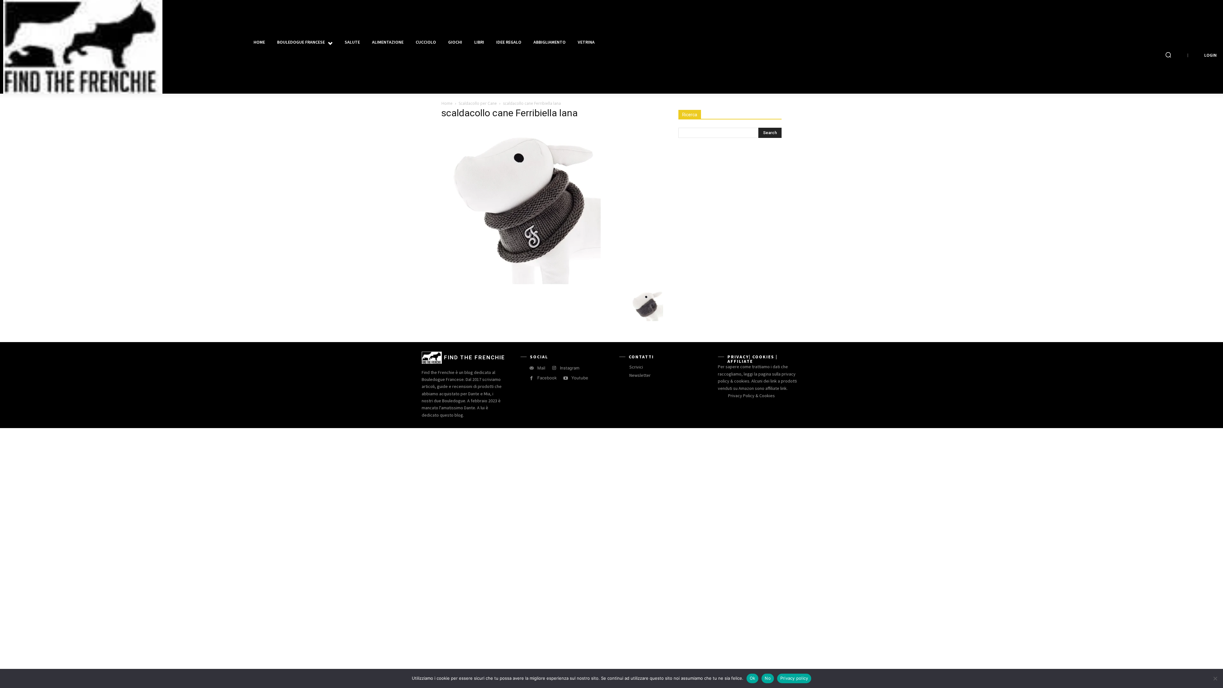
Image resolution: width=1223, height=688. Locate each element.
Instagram (569, 367)
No (768, 678)
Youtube (579, 377)
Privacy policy (794, 678)
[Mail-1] (531, 368)
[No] (1215, 678)
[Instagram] (554, 368)
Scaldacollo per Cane (478, 103)
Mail (541, 367)
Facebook (547, 377)
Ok (752, 678)
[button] (1168, 55)
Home (447, 103)
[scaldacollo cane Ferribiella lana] (521, 282)
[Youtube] (565, 378)
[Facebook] (531, 378)
